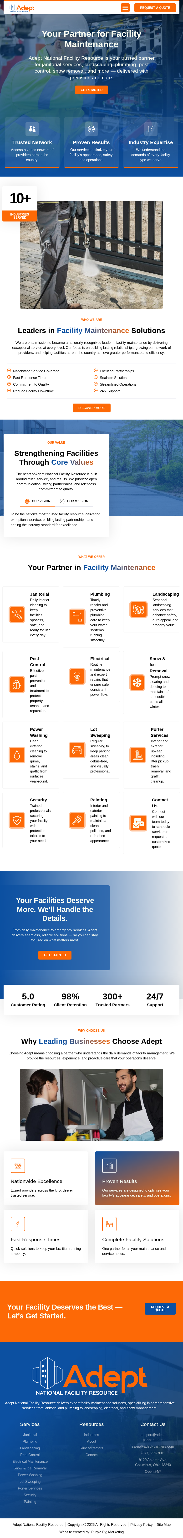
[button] (125, 7)
